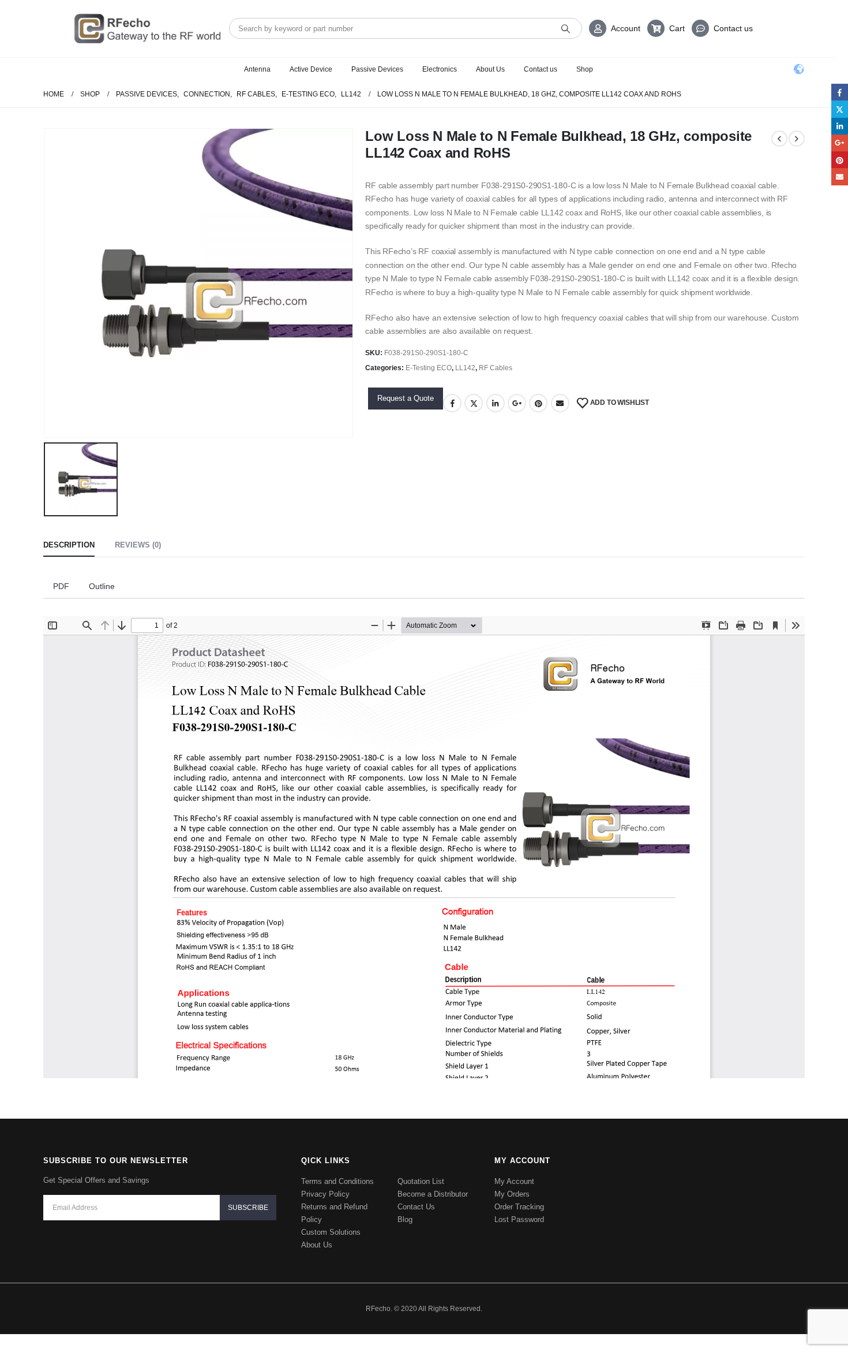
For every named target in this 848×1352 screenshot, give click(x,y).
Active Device (311, 69)
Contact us (733, 28)
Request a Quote (405, 398)
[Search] (565, 28)
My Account (514, 1181)
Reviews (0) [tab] (138, 545)
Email (560, 403)
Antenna (257, 69)
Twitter (473, 403)
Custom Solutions (331, 1232)
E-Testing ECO (429, 368)
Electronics (439, 69)
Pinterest (538, 403)
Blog (404, 1219)
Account (625, 28)
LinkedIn (495, 403)
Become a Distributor (432, 1194)
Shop (584, 69)
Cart (677, 28)
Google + (517, 403)
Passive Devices (377, 69)
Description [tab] (69, 545)
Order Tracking (519, 1206)
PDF (61, 586)
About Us (490, 69)
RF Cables (495, 368)
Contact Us (416, 1206)
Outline (102, 586)
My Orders (512, 1194)
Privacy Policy (325, 1194)
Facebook (452, 403)
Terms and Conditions (337, 1181)
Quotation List (420, 1181)
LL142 (465, 368)
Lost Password (519, 1219)
